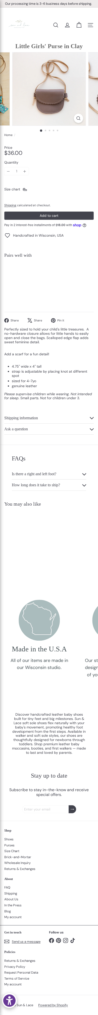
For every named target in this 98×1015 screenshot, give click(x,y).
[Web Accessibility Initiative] (9, 1000)
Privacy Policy (14, 967)
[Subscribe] (72, 809)
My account (13, 917)
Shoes (9, 839)
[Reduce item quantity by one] (8, 171)
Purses (9, 845)
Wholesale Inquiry (17, 863)
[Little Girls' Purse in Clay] (49, 279)
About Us (11, 899)
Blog (7, 911)
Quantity (11, 162)
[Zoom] (78, 118)
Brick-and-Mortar (17, 857)
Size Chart (11, 851)
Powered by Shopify (53, 1005)
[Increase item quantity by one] (25, 171)
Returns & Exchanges (19, 869)
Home (8, 135)
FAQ (7, 887)
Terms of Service (16, 978)
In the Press (13, 905)
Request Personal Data (21, 972)
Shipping (10, 205)
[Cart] (79, 25)
